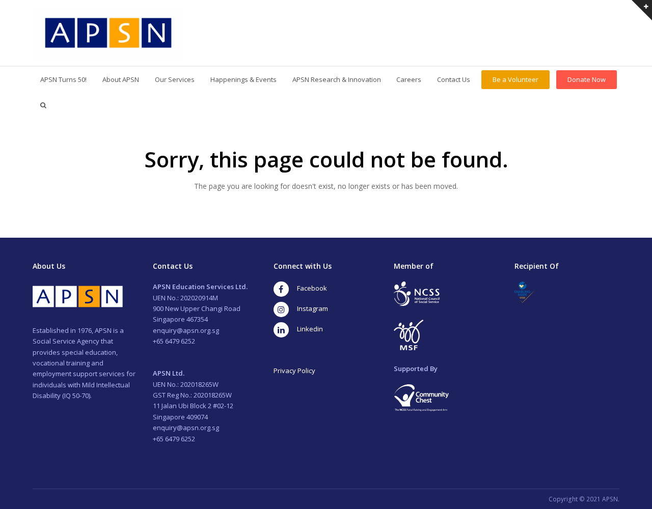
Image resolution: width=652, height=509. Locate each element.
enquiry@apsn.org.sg (186, 330)
